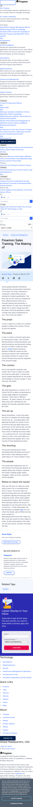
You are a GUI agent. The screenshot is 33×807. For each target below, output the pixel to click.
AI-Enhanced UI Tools (7, 129)
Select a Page (6, 228)
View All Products (8, 141)
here (21, 510)
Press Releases (18, 190)
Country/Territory (9, 639)
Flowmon (11, 123)
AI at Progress (5, 8)
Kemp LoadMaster (21, 123)
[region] (16, 793)
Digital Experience (6, 69)
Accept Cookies (16, 798)
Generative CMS (5, 32)
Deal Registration (6, 173)
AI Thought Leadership (8, 16)
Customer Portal (19, 147)
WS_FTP (8, 138)
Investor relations (9, 724)
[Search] (1, 194)
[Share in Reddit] (19, 278)
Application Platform (7, 114)
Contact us (7, 738)
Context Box (16, 32)
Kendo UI (27, 116)
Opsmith (3, 37)
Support (3, 145)
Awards (5, 720)
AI (1, 6)
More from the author (11, 542)
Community (19, 149)
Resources (4, 154)
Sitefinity (16, 116)
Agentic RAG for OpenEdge (16, 29)
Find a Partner (5, 170)
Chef (7, 121)
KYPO (10, 349)
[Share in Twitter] (8, 278)
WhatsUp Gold (5, 125)
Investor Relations (6, 190)
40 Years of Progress (10, 733)
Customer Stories (11, 161)
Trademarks (18, 773)
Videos (2, 159)
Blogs (30, 159)
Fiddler (29, 129)
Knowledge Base (22, 159)
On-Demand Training (23, 165)
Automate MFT (11, 135)
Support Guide (10, 149)
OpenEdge (18, 114)
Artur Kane (7, 274)
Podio (9, 118)
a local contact (10, 749)
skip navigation (8, 2)
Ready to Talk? (17, 209)
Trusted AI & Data (6, 103)
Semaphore (11, 112)
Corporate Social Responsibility (20, 183)
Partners (3, 167)
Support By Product (7, 147)
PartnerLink (13, 207)
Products (4, 101)
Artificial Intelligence (7, 45)
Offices (8, 192)
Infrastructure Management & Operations (17, 671)
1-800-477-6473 (6, 209)
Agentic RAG (14, 27)
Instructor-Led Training (8, 165)
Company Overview (7, 181)
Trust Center (28, 190)
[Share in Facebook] (3, 278)
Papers (22, 156)
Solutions (4, 43)
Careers (2, 192)
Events (2, 161)
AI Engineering (5, 40)
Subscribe (16, 648)
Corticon (27, 112)
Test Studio (4, 132)
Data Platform (4, 27)
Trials (4, 690)
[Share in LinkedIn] (14, 278)
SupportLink (4, 207)
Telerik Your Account (24, 207)
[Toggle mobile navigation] (1, 221)
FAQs (19, 161)
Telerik (21, 116)
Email (6, 634)
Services (3, 152)
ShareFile (3, 118)
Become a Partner (16, 170)
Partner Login (27, 170)
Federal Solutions (6, 92)
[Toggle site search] (1, 211)
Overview (9, 572)
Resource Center (13, 156)
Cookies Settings (16, 803)
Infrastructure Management (9, 79)
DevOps (3, 121)
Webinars (28, 156)
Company (4, 176)
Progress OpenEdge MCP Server (18, 34)
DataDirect (19, 112)
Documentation (10, 159)
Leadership (18, 181)
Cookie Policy (15, 791)
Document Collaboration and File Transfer (17, 677)
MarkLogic (3, 112)
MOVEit (13, 118)
